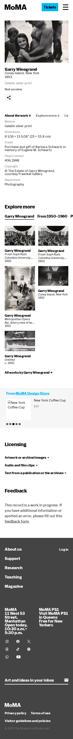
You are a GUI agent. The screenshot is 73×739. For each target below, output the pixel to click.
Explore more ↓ (48, 115)
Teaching (13, 577)
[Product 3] (13, 424)
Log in (63, 549)
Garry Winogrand (21, 69)
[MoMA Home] (16, 7)
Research (13, 567)
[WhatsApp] (8, 657)
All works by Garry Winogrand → (29, 372)
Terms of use (40, 713)
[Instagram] (8, 641)
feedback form (17, 521)
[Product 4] (17, 424)
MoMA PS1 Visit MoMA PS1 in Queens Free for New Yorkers (53, 617)
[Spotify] (30, 649)
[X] (30, 641)
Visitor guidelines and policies (28, 720)
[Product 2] (10, 424)
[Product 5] (20, 424)
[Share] (9, 98)
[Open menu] (65, 7)
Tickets (50, 7)
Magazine (14, 586)
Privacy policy (15, 713)
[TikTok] (19, 649)
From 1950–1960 (52, 216)
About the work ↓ (18, 115)
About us (13, 549)
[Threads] (8, 649)
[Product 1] (7, 424)
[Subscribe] (66, 680)
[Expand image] (36, 41)
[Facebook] (19, 641)
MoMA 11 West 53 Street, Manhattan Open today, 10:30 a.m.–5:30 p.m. (16, 621)
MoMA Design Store (32, 393)
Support (12, 558)
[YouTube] (19, 657)
